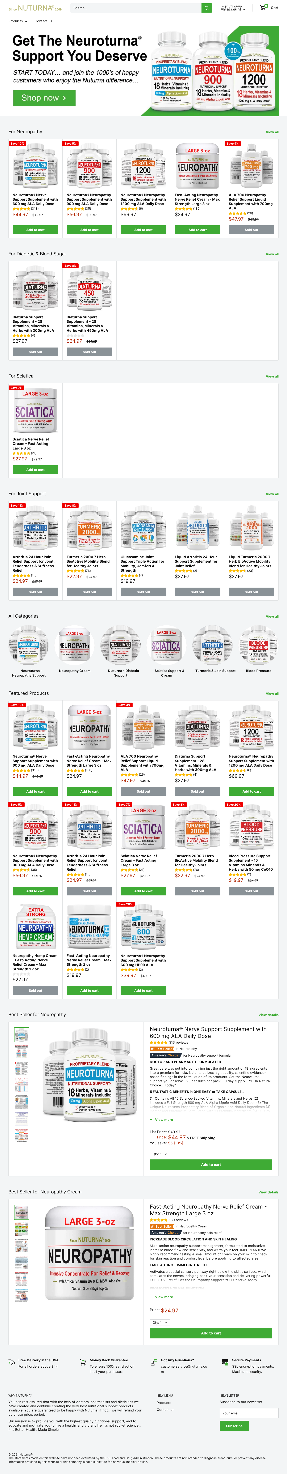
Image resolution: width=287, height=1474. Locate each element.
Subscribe (234, 1426)
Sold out (251, 230)
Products (15, 21)
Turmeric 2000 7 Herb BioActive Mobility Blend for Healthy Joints (88, 561)
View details (268, 1015)
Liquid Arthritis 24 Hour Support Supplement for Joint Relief (196, 561)
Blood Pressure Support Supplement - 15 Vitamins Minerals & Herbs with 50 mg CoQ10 (251, 863)
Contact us (43, 21)
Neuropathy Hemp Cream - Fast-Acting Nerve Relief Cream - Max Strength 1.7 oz (35, 962)
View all (272, 132)
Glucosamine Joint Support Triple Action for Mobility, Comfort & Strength (142, 563)
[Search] (206, 8)
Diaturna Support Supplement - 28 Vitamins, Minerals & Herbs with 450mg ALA (87, 324)
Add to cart (35, 230)
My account (231, 9)
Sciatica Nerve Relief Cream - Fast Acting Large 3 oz (31, 443)
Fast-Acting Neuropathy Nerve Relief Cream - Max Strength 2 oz (89, 960)
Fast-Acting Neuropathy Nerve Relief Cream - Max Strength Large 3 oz (197, 199)
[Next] (278, 188)
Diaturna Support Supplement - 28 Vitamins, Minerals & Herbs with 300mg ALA (33, 324)
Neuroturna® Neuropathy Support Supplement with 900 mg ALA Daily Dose (89, 199)
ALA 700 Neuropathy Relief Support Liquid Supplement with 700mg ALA (251, 201)
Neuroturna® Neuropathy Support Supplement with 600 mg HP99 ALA (143, 960)
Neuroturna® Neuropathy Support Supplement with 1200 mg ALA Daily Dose (143, 199)
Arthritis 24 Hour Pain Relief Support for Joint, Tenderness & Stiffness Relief (33, 563)
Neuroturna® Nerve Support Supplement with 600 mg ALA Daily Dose (35, 199)
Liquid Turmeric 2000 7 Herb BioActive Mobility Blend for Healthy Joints (250, 561)
